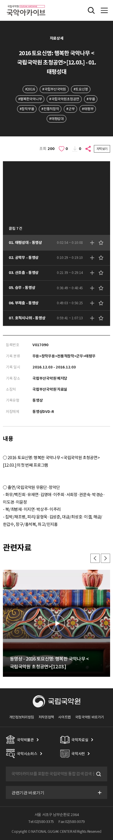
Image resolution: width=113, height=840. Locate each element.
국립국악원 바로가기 (89, 717)
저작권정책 (46, 717)
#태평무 (87, 109)
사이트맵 (64, 717)
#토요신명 (81, 89)
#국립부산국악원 (54, 89)
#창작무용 (27, 109)
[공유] (88, 149)
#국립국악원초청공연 (64, 99)
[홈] (26, 4)
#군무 (70, 109)
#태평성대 (56, 118)
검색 (98, 774)
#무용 (91, 99)
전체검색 (91, 10)
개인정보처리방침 (21, 717)
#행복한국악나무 (30, 99)
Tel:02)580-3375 (41, 821)
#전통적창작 (50, 109)
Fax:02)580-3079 (72, 821)
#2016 (30, 89)
